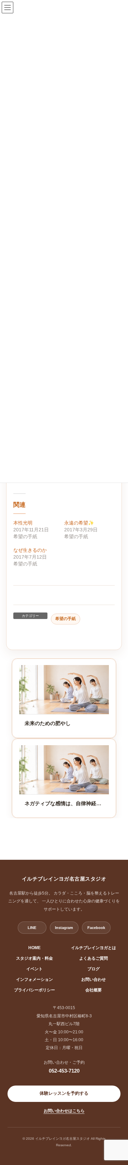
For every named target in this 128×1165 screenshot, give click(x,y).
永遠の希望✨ (79, 523)
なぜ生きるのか (30, 550)
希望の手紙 (65, 618)
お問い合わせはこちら (64, 1110)
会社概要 (93, 990)
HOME (34, 947)
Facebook (96, 928)
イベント (34, 969)
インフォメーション (34, 979)
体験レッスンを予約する (64, 1093)
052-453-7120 (64, 1071)
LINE (32, 928)
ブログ (93, 969)
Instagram (64, 928)
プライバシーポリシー (34, 990)
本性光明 (22, 523)
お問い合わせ (93, 979)
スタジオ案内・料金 (34, 958)
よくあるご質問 (93, 958)
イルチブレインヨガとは (93, 947)
